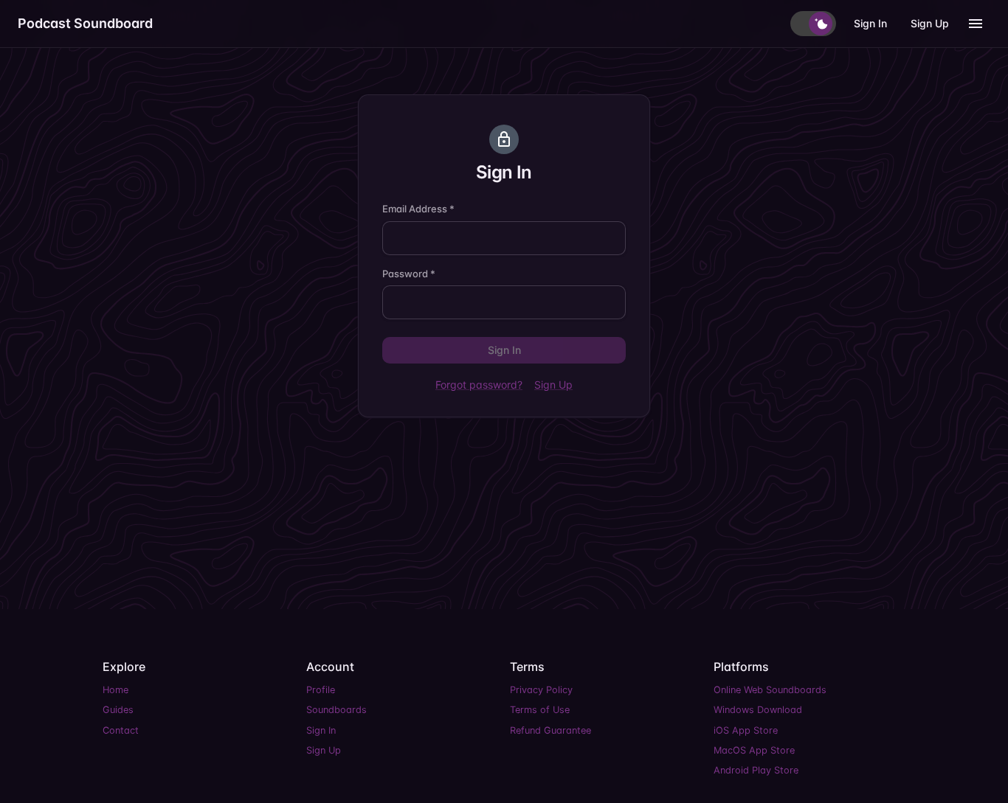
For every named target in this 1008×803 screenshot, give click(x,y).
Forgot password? (478, 384)
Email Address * (418, 209)
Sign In (870, 23)
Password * (408, 273)
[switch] (813, 23)
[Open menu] (975, 23)
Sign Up (930, 23)
